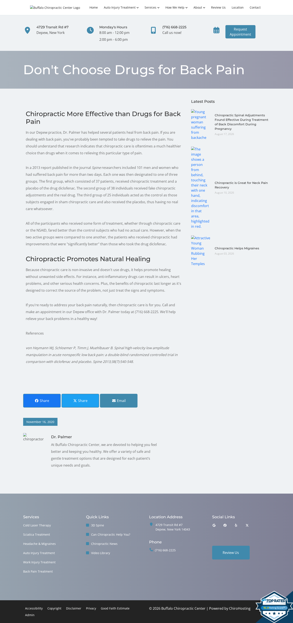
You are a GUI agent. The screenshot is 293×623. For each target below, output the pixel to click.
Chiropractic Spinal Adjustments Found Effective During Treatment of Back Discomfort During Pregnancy (241, 122)
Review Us (218, 7)
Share (44, 400)
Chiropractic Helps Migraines (237, 248)
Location (238, 7)
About (197, 7)
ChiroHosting (240, 608)
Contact (255, 7)
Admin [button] (30, 615)
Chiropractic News (104, 544)
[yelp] (236, 525)
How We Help (174, 7)
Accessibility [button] (34, 608)
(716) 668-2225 (165, 550)
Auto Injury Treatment (120, 7)
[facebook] (225, 525)
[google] (214, 525)
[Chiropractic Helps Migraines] (200, 250)
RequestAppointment (240, 32)
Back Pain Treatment (38, 571)
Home (93, 7)
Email (121, 400)
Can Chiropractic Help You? (110, 534)
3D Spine (97, 525)
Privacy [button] (91, 608)
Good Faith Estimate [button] (115, 608)
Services (150, 7)
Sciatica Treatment (36, 534)
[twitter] (247, 525)
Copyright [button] (54, 608)
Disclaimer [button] (73, 608)
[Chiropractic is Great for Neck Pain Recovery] (200, 187)
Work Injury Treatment (39, 562)
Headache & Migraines (39, 544)
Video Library (100, 553)
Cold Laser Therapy (37, 525)
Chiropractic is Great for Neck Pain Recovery (241, 185)
